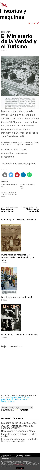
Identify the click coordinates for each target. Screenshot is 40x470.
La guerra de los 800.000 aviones (19, 423)
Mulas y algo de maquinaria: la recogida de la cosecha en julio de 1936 (17, 257)
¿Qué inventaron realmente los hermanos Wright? (17, 427)
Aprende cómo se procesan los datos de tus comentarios (15, 399)
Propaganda (7, 156)
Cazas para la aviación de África (18, 431)
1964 (3, 32)
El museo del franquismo (23, 163)
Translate (23, 410)
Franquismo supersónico (9, 184)
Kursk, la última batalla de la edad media (18, 435)
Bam (24, 457)
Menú (36, 23)
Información (21, 153)
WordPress (16, 457)
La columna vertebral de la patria (17, 297)
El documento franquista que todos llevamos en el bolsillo (19, 440)
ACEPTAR (20, 468)
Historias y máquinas (24, 456)
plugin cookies (35, 467)
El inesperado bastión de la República (19, 334)
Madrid (8, 32)
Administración (19, 149)
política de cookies (19, 465)
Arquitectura (7, 153)
